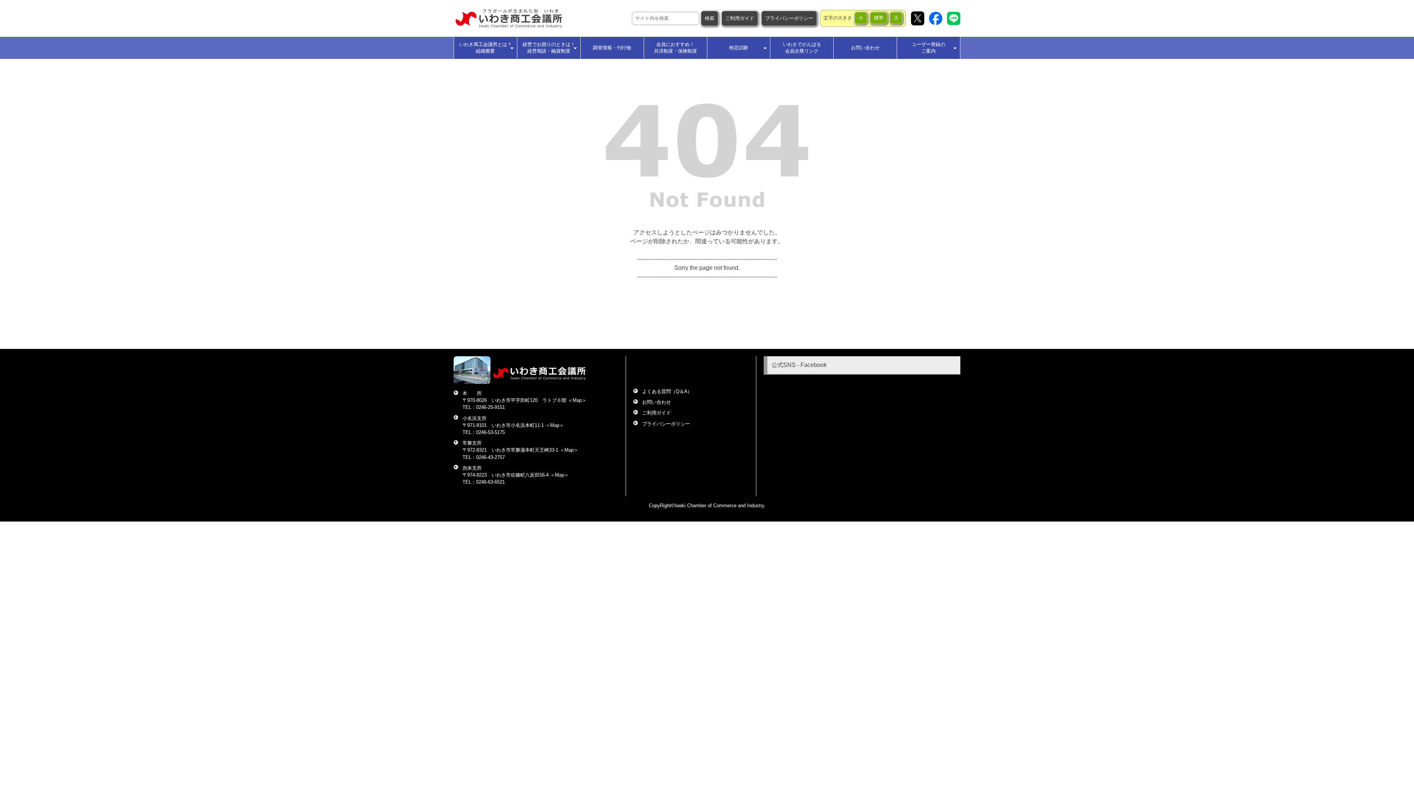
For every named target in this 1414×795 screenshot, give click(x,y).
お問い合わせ (865, 47)
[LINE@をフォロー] (953, 18)
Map (577, 400)
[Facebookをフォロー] (935, 18)
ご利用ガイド (739, 18)
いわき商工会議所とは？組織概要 (485, 48)
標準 (878, 18)
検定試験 (738, 47)
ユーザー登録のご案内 (928, 48)
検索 (709, 18)
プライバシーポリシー (789, 18)
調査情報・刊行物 (612, 47)
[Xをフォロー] (917, 18)
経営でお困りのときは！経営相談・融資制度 (549, 48)
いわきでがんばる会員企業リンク (802, 48)
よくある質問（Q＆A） (667, 391)
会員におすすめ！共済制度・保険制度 (675, 48)
